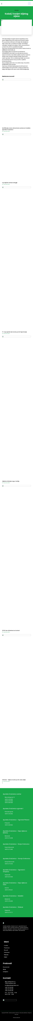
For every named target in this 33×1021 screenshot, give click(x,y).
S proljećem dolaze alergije (9, 182)
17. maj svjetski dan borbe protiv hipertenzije (14, 332)
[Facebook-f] (4, 935)
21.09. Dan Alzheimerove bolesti (11, 630)
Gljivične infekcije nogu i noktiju (10, 481)
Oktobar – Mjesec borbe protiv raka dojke (14, 780)
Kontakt (7, 978)
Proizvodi (7, 963)
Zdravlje (16, 10)
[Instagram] (7, 935)
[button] (29, 3)
